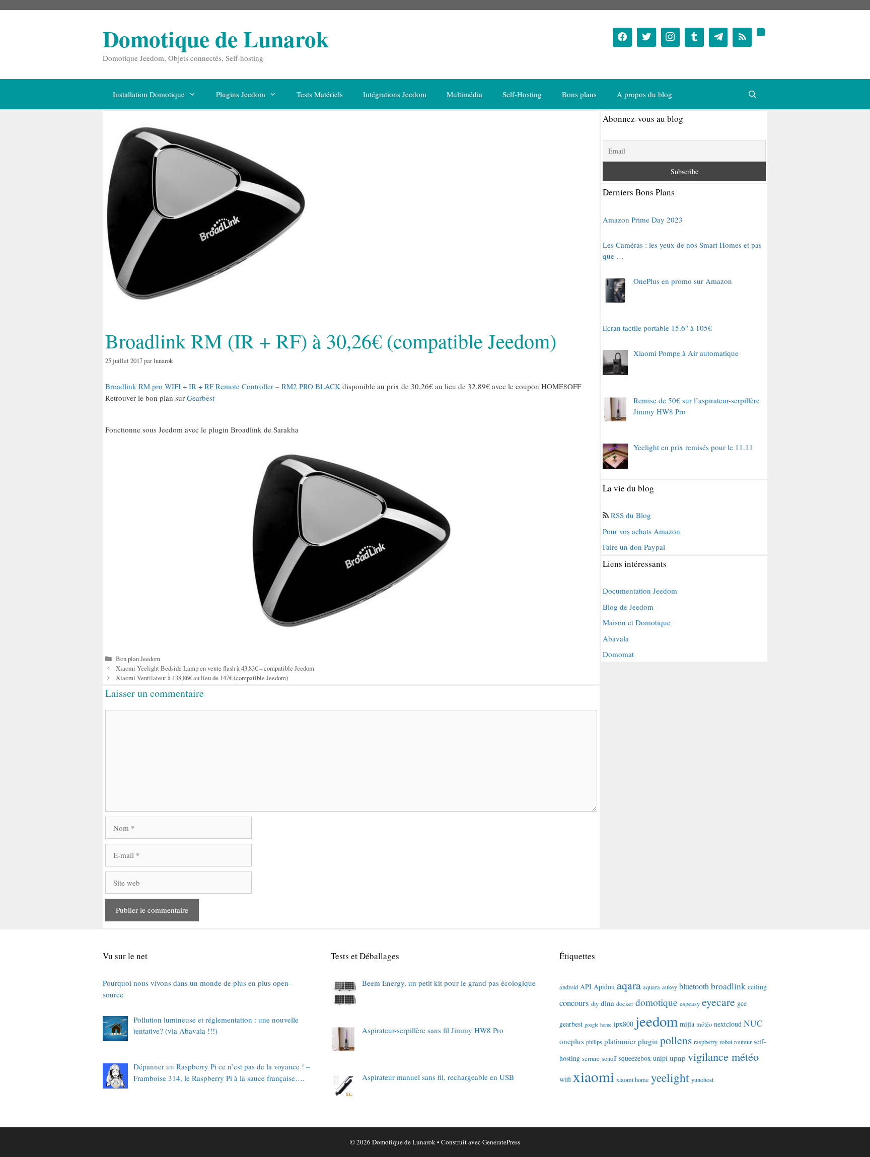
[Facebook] (622, 37)
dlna (607, 1003)
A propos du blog (644, 94)
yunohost (702, 1079)
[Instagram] (671, 37)
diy (595, 1003)
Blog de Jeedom (628, 607)
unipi (660, 1058)
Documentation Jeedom (640, 591)
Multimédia (464, 94)
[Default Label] (694, 37)
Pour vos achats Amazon (641, 531)
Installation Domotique (149, 94)
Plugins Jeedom (240, 94)
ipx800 (623, 1024)
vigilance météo (723, 1056)
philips (594, 1042)
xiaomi (593, 1076)
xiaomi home (632, 1079)
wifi (565, 1079)
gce (742, 1003)
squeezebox (635, 1058)
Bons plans (579, 94)
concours (574, 1002)
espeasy (690, 1003)
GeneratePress (501, 1141)
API (586, 986)
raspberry (705, 1042)
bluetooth (694, 986)
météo (704, 1024)
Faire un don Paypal (634, 547)
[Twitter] (646, 37)
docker (624, 1003)
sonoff (609, 1058)
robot (725, 1042)
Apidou (604, 986)
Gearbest (200, 398)
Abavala (616, 638)
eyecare (718, 1001)
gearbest (571, 1024)
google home (598, 1024)
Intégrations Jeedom (394, 94)
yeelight (670, 1077)
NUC (753, 1023)
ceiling (757, 986)
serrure (591, 1058)
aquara (651, 987)
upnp (678, 1058)
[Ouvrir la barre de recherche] (752, 94)
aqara (629, 985)
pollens (676, 1040)
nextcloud (728, 1024)
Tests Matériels (320, 94)
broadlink (728, 986)
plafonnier (620, 1041)
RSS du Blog (631, 515)
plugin (648, 1041)
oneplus (571, 1041)
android (568, 987)
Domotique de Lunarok (216, 38)
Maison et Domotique (637, 622)
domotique (656, 1002)
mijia (687, 1024)
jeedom (656, 1021)
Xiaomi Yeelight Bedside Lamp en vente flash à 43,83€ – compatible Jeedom (215, 668)
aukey (669, 987)
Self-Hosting (522, 94)
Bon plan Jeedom (138, 659)
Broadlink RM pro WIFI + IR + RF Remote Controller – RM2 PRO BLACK (222, 386)
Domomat (618, 654)
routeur (743, 1042)
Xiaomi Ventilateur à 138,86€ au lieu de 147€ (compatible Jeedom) (202, 678)
